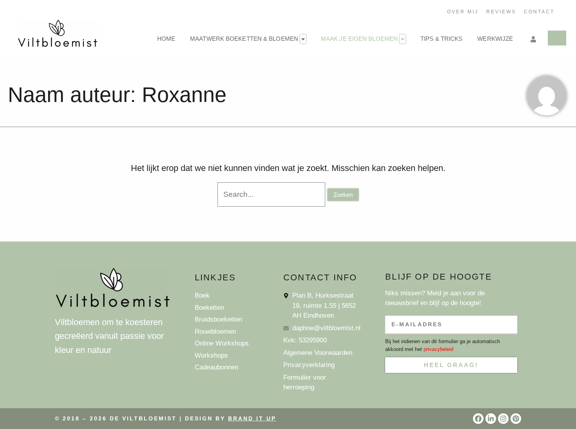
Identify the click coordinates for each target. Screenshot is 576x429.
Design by (230, 418)
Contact (539, 12)
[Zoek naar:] (272, 194)
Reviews (501, 12)
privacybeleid (438, 349)
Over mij (462, 12)
